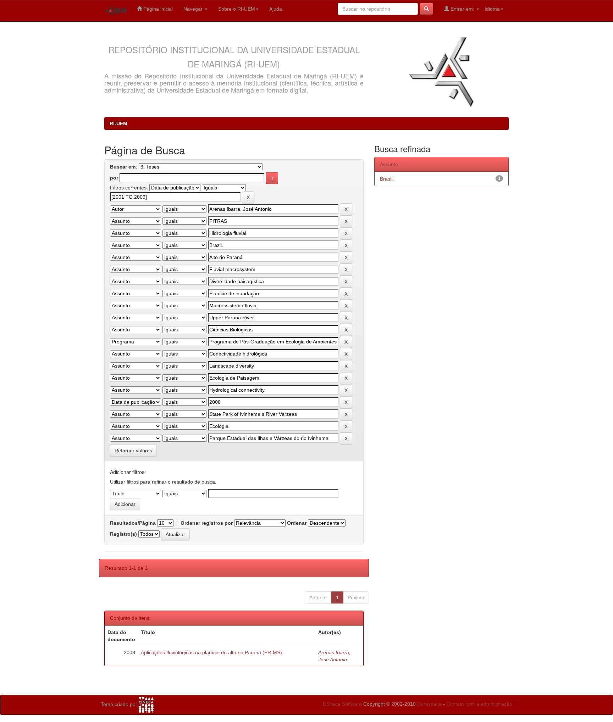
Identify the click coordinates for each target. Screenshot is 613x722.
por (114, 178)
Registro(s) (123, 534)
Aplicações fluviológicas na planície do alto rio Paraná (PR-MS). (212, 652)
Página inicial (157, 9)
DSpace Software (342, 704)
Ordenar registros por (207, 523)
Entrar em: (462, 9)
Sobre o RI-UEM (236, 9)
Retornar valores (133, 450)
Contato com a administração (479, 704)
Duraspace (429, 704)
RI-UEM (118, 123)
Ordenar (296, 523)
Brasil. (387, 179)
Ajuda (275, 9)
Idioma (492, 9)
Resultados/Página (133, 523)
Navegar (193, 9)
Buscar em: (123, 167)
